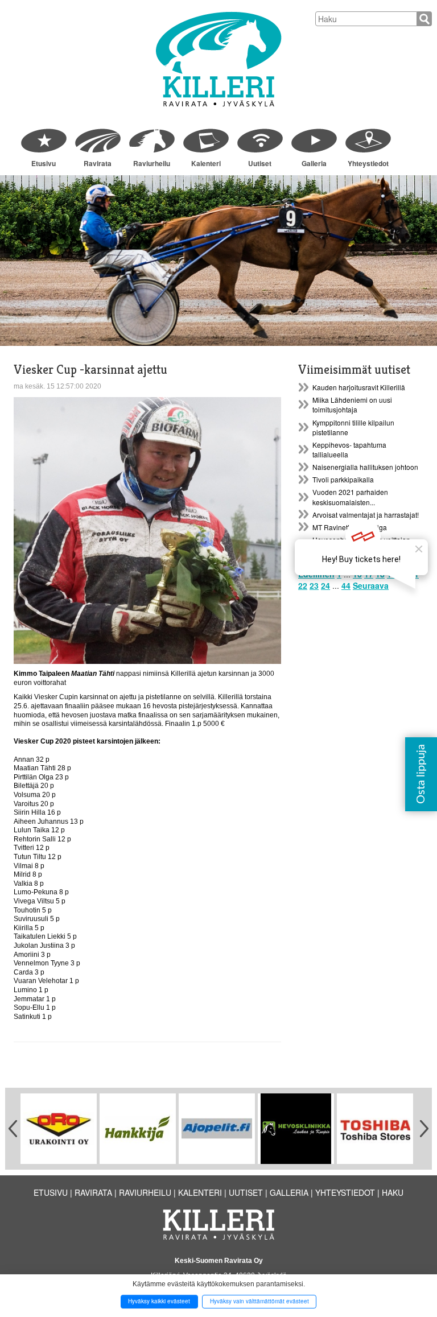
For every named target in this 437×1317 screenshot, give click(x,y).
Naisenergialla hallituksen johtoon (365, 467)
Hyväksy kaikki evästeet (159, 1301)
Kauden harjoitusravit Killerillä (358, 387)
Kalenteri (206, 163)
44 (346, 585)
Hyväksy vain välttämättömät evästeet (259, 1301)
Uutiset (259, 163)
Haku (392, 1192)
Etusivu (43, 163)
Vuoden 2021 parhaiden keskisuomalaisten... (350, 496)
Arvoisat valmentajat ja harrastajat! (365, 514)
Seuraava (371, 585)
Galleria (314, 163)
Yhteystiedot (368, 163)
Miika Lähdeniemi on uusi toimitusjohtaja (352, 404)
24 (325, 585)
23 (314, 585)
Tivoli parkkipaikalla (343, 479)
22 (302, 585)
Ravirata (98, 163)
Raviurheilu (151, 163)
